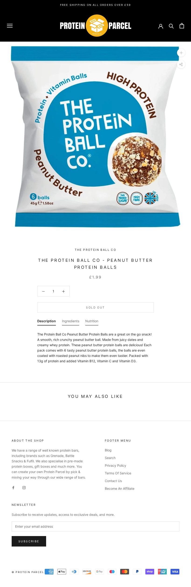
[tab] (46, 321)
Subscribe (28, 541)
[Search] (171, 25)
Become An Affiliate (119, 488)
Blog (108, 450)
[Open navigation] (10, 26)
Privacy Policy (115, 465)
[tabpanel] (95, 346)
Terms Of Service (118, 473)
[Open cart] (182, 25)
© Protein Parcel (28, 572)
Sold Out (95, 307)
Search (110, 458)
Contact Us (113, 481)
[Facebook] (13, 487)
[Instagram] (24, 487)
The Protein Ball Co (95, 250)
